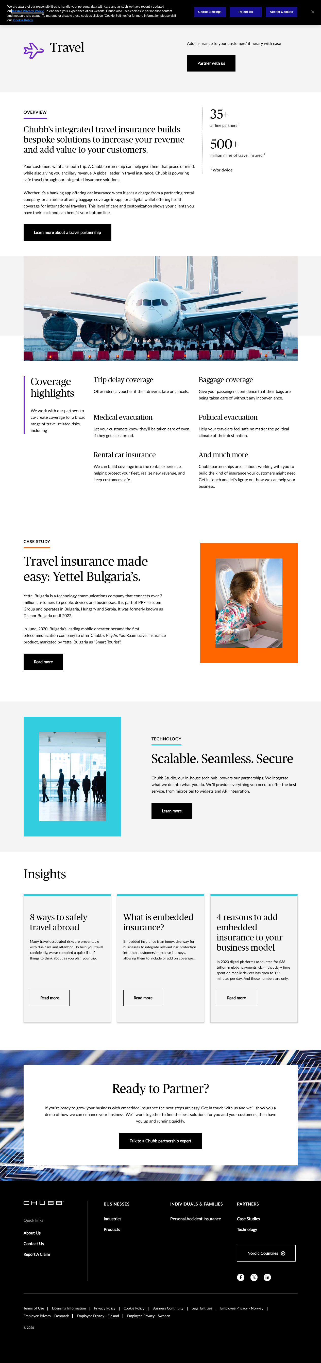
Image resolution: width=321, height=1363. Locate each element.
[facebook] (240, 1277)
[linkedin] (267, 1277)
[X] (254, 1277)
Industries (112, 1219)
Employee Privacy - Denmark (46, 1316)
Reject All (246, 12)
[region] (160, 12)
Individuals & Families (196, 1204)
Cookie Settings (210, 12)
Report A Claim (37, 1254)
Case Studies (248, 1219)
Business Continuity (168, 1308)
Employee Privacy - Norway (241, 1308)
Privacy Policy (104, 1308)
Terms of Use (34, 1308)
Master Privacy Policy (28, 11)
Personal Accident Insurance (195, 1219)
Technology (247, 1230)
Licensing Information (69, 1308)
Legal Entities (202, 1308)
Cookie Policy (134, 1308)
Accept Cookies (281, 12)
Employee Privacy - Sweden (148, 1316)
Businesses (117, 1204)
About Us (32, 1233)
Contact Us (34, 1244)
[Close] (312, 12)
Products (112, 1230)
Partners (248, 1204)
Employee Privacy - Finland (98, 1316)
